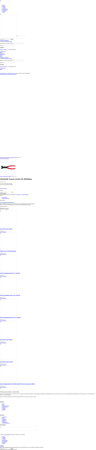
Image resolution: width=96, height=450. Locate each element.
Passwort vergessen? (3, 49)
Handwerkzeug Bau (3, 188)
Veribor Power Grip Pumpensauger (8, 251)
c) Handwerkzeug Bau (11, 73)
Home (3, 403)
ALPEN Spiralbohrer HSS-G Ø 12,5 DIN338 (10, 317)
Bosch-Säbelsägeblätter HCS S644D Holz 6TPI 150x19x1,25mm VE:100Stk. (17, 384)
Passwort (2, 45)
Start (1, 73)
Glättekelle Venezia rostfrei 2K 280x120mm (8, 157)
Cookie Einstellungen (6, 422)
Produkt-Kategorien (5, 405)
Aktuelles (4, 408)
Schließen (1, 446)
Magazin (3, 407)
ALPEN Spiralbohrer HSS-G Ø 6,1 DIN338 (10, 295)
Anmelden (2, 47)
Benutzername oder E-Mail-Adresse (6, 43)
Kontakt (3, 409)
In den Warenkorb (3, 193)
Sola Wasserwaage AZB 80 (6, 339)
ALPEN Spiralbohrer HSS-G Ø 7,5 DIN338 (10, 273)
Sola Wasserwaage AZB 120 (6, 361)
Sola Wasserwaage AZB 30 (6, 228)
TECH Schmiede (7, 434)
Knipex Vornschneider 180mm (5, 176)
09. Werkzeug (4, 73)
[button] (3, 232)
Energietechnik (5, 406)
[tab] (49, 197)
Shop (3, 404)
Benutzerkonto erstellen (8, 41)
